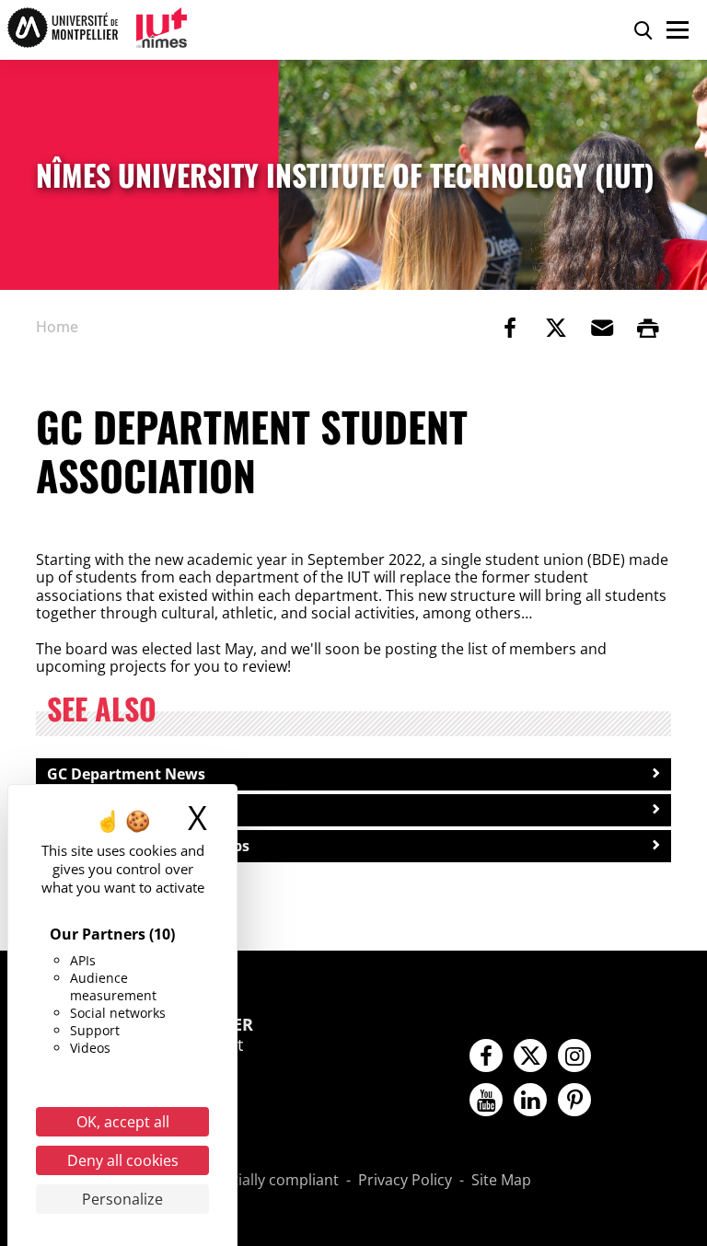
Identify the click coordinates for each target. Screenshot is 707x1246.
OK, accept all (122, 1122)
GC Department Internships (148, 846)
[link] (510, 328)
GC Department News (126, 774)
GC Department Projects (135, 810)
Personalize (122, 1199)
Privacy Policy (405, 1180)
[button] (602, 328)
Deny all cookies (123, 1160)
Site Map (501, 1180)
